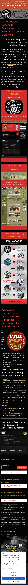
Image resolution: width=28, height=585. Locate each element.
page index (22, 380)
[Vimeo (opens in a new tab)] (22, 5)
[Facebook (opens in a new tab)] (5, 5)
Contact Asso (4, 477)
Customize (13, 572)
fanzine (10, 65)
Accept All (13, 578)
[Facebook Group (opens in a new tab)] (8, 5)
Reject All (13, 575)
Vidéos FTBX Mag (8, 413)
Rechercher (22, 467)
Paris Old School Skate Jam (8, 390)
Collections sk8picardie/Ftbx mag (10, 408)
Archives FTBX (6, 394)
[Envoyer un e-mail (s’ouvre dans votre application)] (25, 5)
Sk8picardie (5, 382)
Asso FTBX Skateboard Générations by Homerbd (16, 456)
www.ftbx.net (11, 97)
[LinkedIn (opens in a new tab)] (13, 5)
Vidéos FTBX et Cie (5, 482)
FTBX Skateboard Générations (12, 400)
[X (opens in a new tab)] (3, 5)
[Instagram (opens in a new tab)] (10, 5)
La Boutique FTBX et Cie (6, 481)
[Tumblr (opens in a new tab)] (15, 5)
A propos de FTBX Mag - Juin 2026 (8, 476)
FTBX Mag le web (5, 465)
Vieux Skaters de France (8, 385)
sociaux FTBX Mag (8, 415)
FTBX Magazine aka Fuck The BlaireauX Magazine (11, 479)
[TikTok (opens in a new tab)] (14, 7)
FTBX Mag (5, 379)
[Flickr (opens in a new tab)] (17, 5)
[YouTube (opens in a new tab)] (20, 5)
